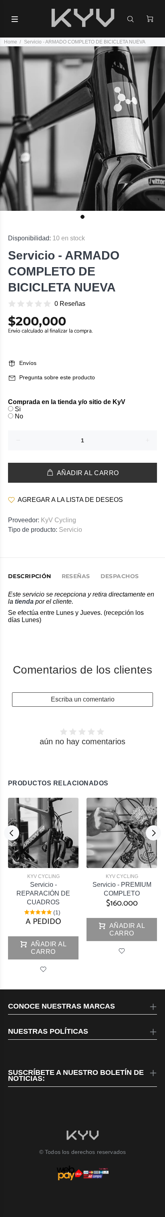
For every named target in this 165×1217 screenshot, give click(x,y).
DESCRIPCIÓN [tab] (29, 576)
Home (10, 42)
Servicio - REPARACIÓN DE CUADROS (43, 893)
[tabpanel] (82, 128)
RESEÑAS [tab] (76, 576)
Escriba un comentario (83, 699)
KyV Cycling (58, 520)
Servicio (70, 529)
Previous (11, 832)
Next (153, 832)
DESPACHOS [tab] (120, 576)
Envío (15, 331)
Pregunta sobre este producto (57, 377)
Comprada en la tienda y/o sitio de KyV (66, 401)
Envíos (27, 363)
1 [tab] (82, 217)
